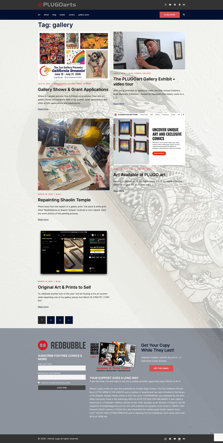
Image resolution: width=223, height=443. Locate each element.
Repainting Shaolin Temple (64, 199)
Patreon (87, 84)
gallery (72, 84)
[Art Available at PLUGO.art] (149, 139)
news (79, 84)
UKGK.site (102, 416)
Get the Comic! (161, 368)
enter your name (45, 364)
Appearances (60, 84)
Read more (43, 109)
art (39, 15)
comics (72, 15)
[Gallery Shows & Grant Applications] (74, 55)
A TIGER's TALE (177, 406)
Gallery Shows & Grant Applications (73, 89)
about (46, 15)
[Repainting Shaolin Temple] (74, 154)
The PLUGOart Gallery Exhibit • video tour (144, 81)
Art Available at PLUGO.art (139, 174)
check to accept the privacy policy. (56, 383)
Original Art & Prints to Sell (64, 287)
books (62, 15)
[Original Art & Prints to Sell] (74, 253)
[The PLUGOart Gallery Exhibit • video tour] (149, 50)
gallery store (83, 15)
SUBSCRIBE (169, 15)
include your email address (49, 373)
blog (54, 15)
